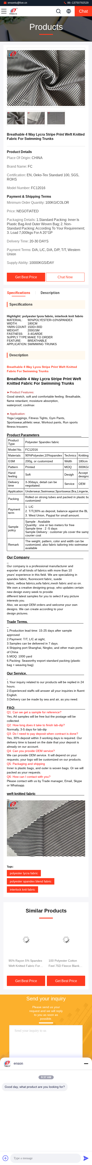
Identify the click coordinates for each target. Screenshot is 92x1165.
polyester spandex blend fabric (30, 881)
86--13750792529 (78, 2)
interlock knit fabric (22, 889)
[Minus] (86, 1063)
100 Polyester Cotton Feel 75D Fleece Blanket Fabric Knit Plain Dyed (65, 963)
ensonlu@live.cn (17, 2)
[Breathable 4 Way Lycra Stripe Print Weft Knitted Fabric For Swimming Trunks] (46, 78)
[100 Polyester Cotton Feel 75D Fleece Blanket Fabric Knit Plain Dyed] (66, 939)
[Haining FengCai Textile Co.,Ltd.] (18, 11)
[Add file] (6, 1158)
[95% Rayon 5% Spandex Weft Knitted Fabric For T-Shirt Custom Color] (26, 939)
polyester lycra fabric (24, 873)
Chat (83, 11)
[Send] (86, 1158)
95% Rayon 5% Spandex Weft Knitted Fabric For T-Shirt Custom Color (25, 963)
